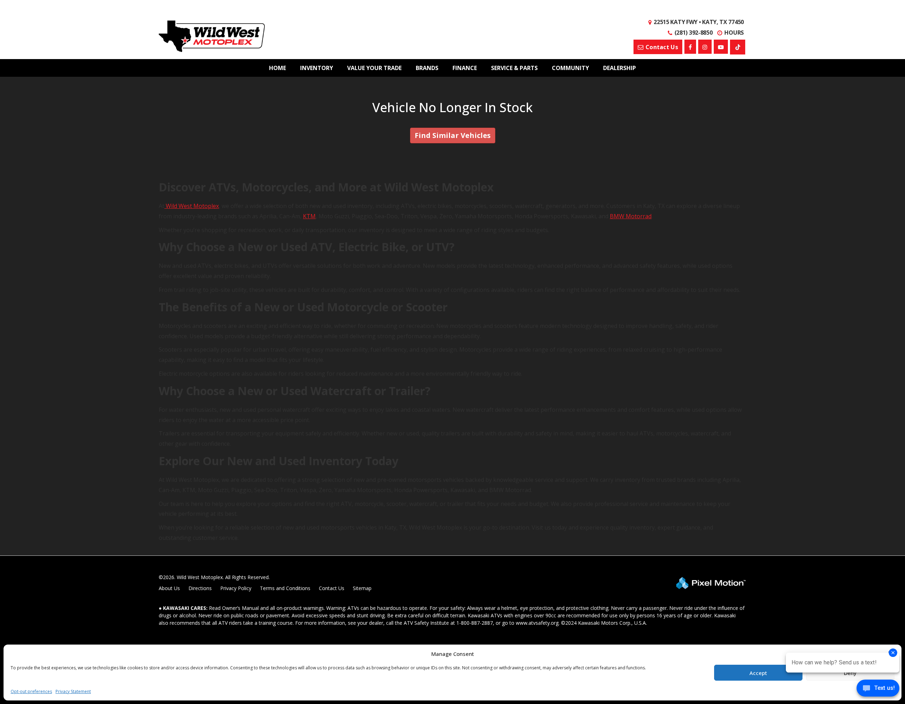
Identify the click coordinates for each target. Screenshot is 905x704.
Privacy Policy (235, 588)
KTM (309, 216)
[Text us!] (878, 689)
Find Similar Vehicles (453, 135)
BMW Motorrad (631, 216)
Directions (200, 588)
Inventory (316, 68)
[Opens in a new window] (690, 47)
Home (277, 68)
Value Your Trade (374, 68)
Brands (427, 68)
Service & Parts (514, 68)
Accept (758, 672)
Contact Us (331, 588)
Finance (464, 68)
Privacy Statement (73, 691)
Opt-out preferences (31, 691)
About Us (169, 588)
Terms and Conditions (285, 588)
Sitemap (362, 588)
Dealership (619, 68)
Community (570, 68)
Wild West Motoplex (191, 206)
